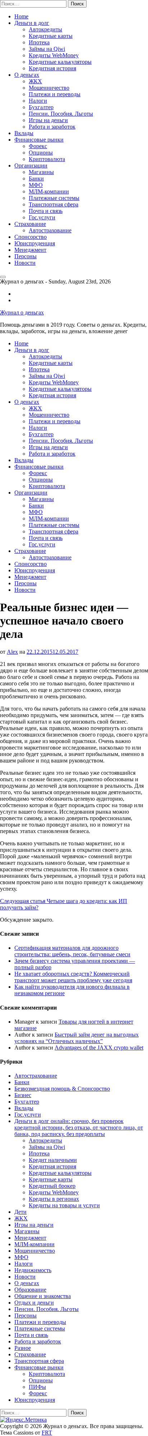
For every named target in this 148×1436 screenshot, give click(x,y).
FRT (47, 1433)
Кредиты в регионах (54, 1199)
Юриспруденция (34, 243)
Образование (30, 1290)
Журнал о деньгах (22, 312)
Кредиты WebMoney (54, 55)
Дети (20, 1212)
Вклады (23, 133)
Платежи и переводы (54, 94)
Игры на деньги (48, 120)
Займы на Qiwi (47, 49)
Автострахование (50, 230)
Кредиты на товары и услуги (64, 1205)
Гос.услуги (42, 217)
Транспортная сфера (53, 204)
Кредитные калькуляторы (60, 62)
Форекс (38, 146)
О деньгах (26, 75)
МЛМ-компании (49, 191)
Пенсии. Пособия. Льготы (61, 114)
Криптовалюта (47, 159)
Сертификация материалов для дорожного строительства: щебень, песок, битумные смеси (72, 951)
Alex (12, 652)
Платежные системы (54, 198)
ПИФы (37, 1387)
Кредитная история (52, 68)
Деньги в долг (31, 23)
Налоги (38, 101)
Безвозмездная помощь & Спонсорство (62, 1089)
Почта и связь (46, 211)
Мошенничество (49, 88)
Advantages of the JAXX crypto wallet (99, 1047)
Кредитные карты (51, 36)
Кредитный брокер (52, 1186)
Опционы (41, 152)
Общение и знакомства (42, 1296)
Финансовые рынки (39, 140)
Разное (22, 1348)
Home (21, 16)
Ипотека (39, 42)
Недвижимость (32, 1270)
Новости (25, 263)
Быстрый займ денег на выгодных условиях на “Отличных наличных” (76, 1038)
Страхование (30, 224)
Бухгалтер (41, 107)
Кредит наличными (53, 1160)
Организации (30, 165)
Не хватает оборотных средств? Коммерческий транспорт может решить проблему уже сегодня (73, 977)
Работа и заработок (52, 127)
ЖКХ (35, 81)
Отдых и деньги (34, 1302)
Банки (36, 178)
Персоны (25, 256)
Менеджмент (30, 250)
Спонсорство (30, 237)
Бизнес (22, 1095)
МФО (36, 185)
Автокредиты (45, 29)
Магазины (41, 172)
